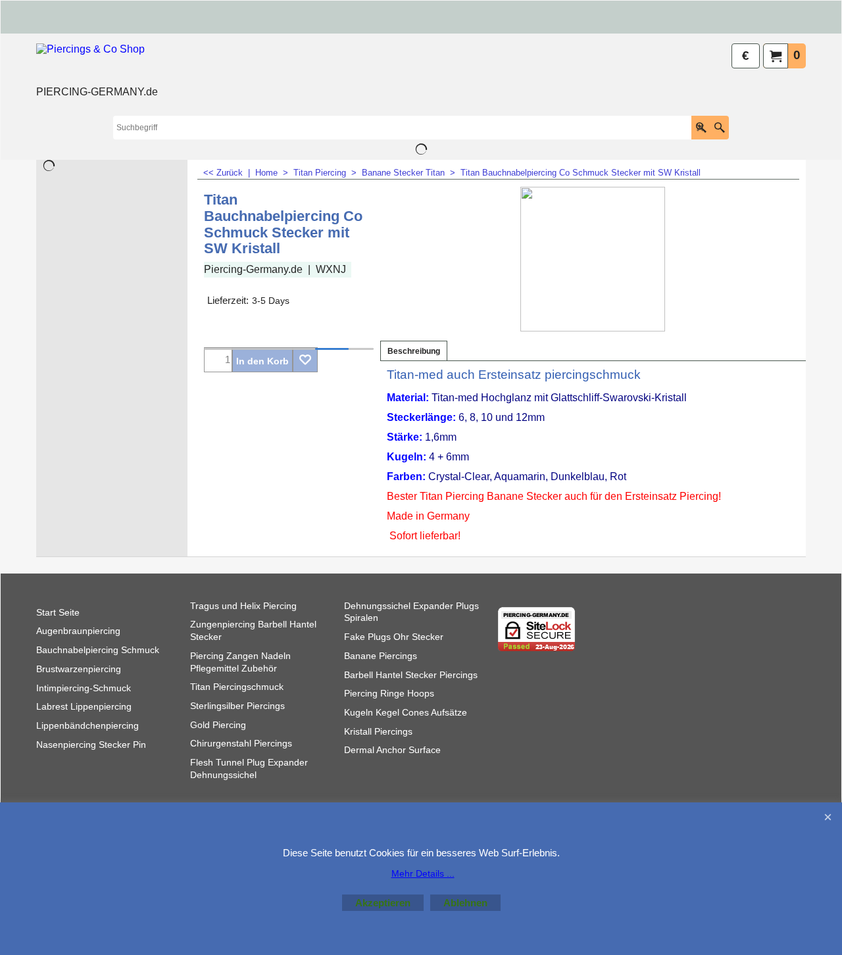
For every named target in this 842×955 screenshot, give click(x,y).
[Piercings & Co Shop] (97, 63)
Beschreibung (413, 351)
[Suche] (719, 127)
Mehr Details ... (423, 873)
